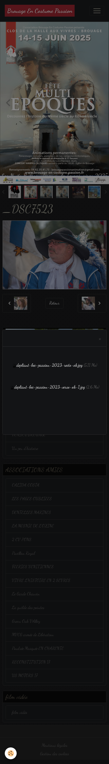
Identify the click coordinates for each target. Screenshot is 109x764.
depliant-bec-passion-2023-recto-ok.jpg (49, 365)
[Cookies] (11, 753)
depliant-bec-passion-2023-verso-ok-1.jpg (49, 387)
